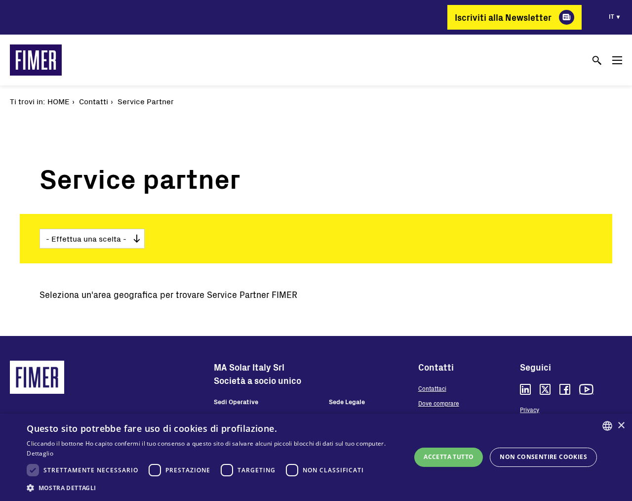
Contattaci (432, 388)
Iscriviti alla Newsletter (503, 17)
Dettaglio (40, 453)
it (611, 16)
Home (58, 101)
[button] (213, 488)
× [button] (621, 425)
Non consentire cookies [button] (543, 457)
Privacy (529, 410)
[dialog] (316, 457)
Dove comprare (438, 403)
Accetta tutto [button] (449, 457)
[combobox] (607, 426)
